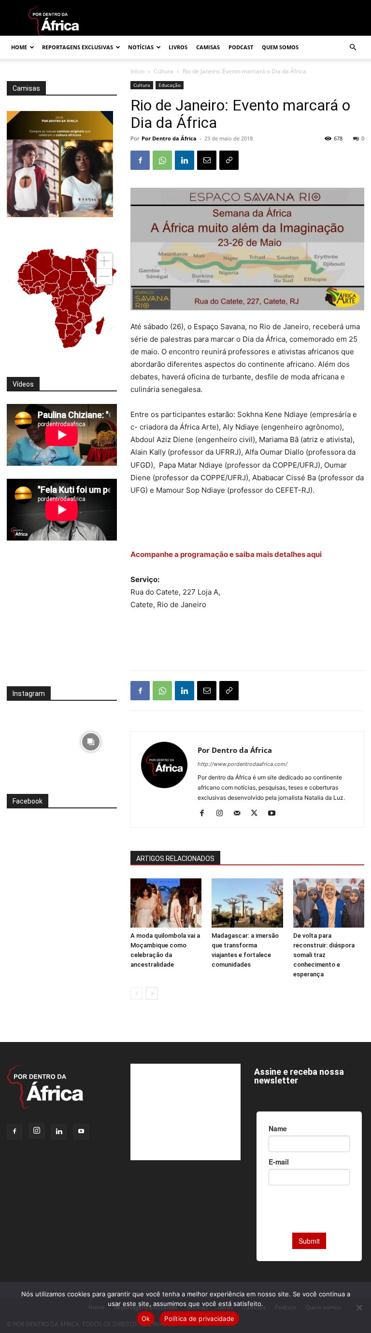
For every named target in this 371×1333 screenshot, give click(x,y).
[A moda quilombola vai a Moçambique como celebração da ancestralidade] (165, 902)
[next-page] (152, 993)
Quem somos (280, 47)
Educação (169, 85)
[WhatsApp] (162, 160)
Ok (146, 1318)
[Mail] (240, 813)
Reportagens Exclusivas (77, 47)
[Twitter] (258, 813)
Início (137, 71)
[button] (352, 47)
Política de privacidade (199, 1318)
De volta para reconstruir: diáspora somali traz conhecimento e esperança (324, 955)
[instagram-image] (33, 739)
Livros (178, 47)
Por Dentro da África (169, 138)
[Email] (206, 160)
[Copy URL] (229, 160)
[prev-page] (136, 993)
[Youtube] (275, 813)
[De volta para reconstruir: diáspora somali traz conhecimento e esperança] (328, 902)
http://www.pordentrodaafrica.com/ (242, 764)
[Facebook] (140, 160)
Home (19, 47)
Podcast (240, 47)
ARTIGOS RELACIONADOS (175, 858)
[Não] (359, 1307)
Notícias (141, 47)
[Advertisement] (247, 523)
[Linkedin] (184, 160)
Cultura (163, 71)
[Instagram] (223, 813)
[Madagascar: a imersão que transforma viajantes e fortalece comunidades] (247, 902)
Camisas (208, 47)
